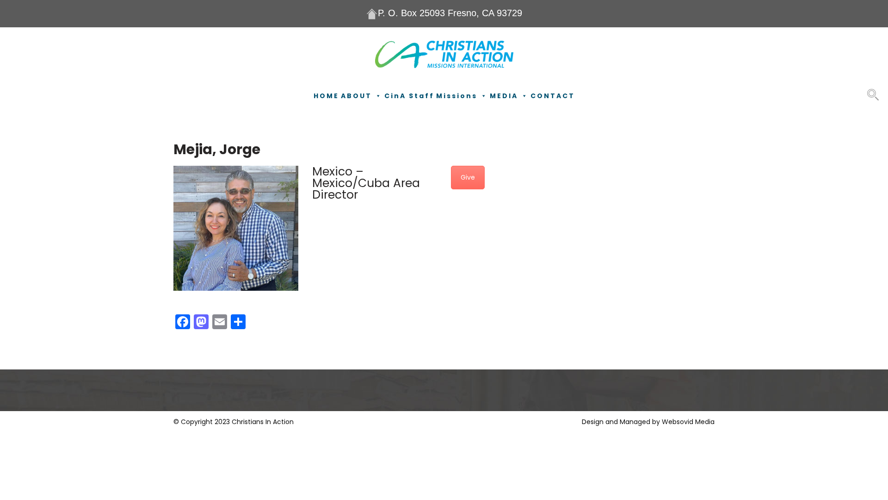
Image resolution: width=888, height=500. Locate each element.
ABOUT (356, 95)
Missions (456, 95)
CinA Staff (409, 95)
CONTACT (552, 95)
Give (468, 177)
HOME (326, 95)
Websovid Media (688, 421)
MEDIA (504, 95)
